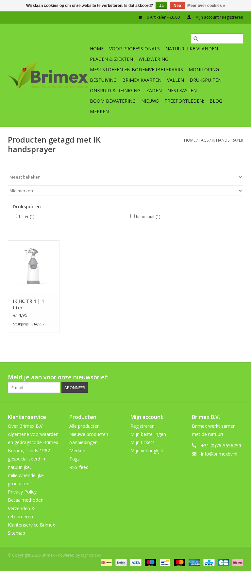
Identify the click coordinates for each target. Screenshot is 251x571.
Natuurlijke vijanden (191, 48)
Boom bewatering (113, 101)
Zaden (154, 90)
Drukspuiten (206, 80)
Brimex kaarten (141, 80)
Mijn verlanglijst (146, 450)
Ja (161, 5)
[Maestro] (149, 562)
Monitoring (204, 69)
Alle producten (84, 426)
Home (97, 48)
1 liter (26, 216)
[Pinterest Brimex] (202, 377)
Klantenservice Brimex (31, 525)
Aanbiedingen (83, 442)
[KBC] (208, 562)
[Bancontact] (164, 562)
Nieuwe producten (88, 434)
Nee (177, 5)
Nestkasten (182, 90)
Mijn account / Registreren (218, 17)
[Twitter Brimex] (191, 377)
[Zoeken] (196, 38)
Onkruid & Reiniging (115, 90)
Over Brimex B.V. (25, 426)
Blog (215, 101)
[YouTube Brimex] (214, 377)
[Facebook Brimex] (179, 377)
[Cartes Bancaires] (223, 562)
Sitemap (16, 533)
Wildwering (153, 59)
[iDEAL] (105, 562)
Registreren (142, 426)
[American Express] (193, 562)
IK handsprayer (227, 140)
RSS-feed (79, 467)
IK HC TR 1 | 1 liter (28, 304)
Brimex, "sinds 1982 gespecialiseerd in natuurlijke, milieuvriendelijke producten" (29, 467)
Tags (204, 140)
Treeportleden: (184, 101)
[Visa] (135, 562)
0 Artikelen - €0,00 (163, 17)
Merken (99, 111)
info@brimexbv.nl (219, 454)
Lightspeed (91, 555)
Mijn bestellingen (148, 434)
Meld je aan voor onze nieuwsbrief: (58, 377)
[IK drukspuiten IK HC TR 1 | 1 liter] (33, 267)
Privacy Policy (22, 492)
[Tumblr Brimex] (226, 377)
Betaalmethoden (25, 500)
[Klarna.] (236, 562)
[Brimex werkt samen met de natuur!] (48, 75)
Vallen (175, 80)
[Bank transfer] (120, 562)
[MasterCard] (179, 562)
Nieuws (150, 101)
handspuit (148, 216)
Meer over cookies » (206, 5)
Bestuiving (103, 80)
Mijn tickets (142, 442)
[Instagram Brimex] (238, 377)
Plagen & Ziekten (111, 59)
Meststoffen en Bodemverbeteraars (136, 69)
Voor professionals (134, 48)
